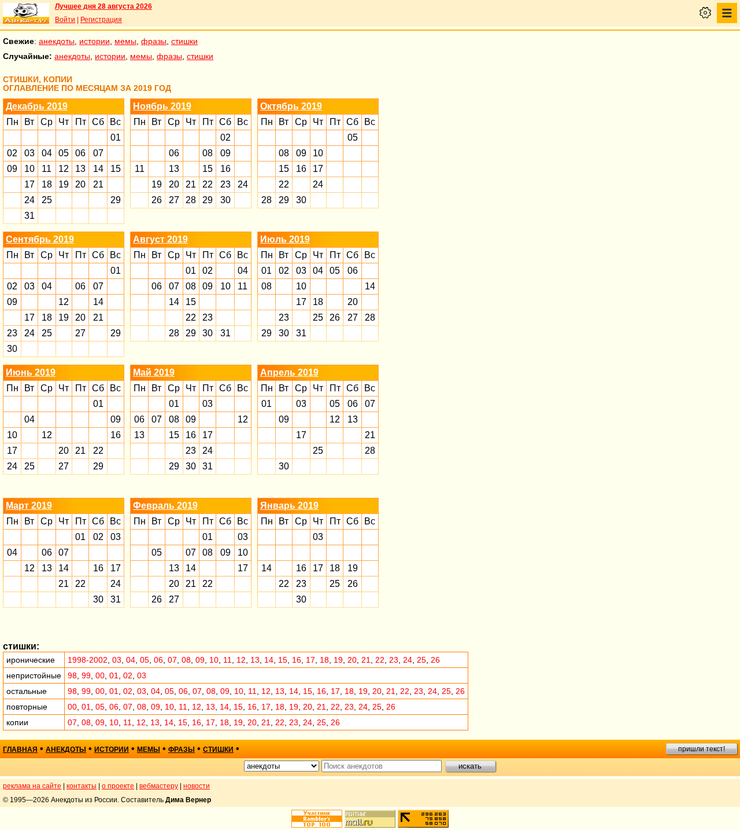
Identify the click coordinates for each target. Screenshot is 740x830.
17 (29, 184)
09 (12, 169)
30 (225, 200)
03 (29, 153)
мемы (125, 41)
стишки (184, 41)
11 (46, 169)
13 (80, 169)
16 (225, 169)
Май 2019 (154, 372)
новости (196, 786)
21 (98, 184)
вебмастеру (158, 786)
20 (80, 184)
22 (207, 184)
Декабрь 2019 (37, 106)
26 (156, 200)
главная (20, 749)
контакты (81, 786)
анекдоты (57, 41)
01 (115, 137)
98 (72, 675)
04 (47, 153)
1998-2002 (88, 659)
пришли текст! (701, 749)
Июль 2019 (285, 239)
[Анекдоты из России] (26, 13)
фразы (153, 41)
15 (115, 169)
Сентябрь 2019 (40, 239)
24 (29, 200)
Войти (65, 20)
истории (94, 41)
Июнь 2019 (31, 372)
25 (47, 200)
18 (47, 184)
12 (63, 169)
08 (207, 153)
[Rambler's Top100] (316, 819)
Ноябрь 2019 (162, 106)
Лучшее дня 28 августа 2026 (103, 6)
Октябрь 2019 (291, 106)
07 (98, 153)
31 (29, 216)
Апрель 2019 (289, 372)
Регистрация (101, 20)
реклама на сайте (32, 786)
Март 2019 (29, 506)
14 (98, 169)
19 (63, 184)
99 (86, 675)
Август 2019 (160, 239)
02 (12, 153)
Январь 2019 (289, 506)
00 (100, 675)
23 (225, 184)
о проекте (118, 786)
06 (80, 153)
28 (191, 200)
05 (63, 153)
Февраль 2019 (165, 506)
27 (174, 200)
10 (29, 169)
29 (115, 200)
